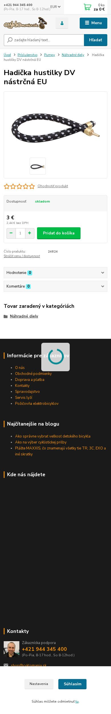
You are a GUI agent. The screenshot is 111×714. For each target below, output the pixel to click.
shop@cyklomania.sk (28, 665)
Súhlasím (72, 684)
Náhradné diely (73, 55)
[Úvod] (25, 23)
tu (77, 701)
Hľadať (95, 40)
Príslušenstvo (27, 55)
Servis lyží (23, 397)
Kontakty (22, 385)
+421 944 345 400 (18, 5)
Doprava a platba (29, 379)
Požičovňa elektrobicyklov (37, 403)
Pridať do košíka (59, 233)
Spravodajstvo (27, 391)
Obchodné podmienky (33, 373)
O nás (20, 367)
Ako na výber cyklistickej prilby (41, 442)
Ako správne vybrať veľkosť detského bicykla (53, 436)
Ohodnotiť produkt (53, 186)
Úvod (7, 55)
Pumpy (49, 55)
